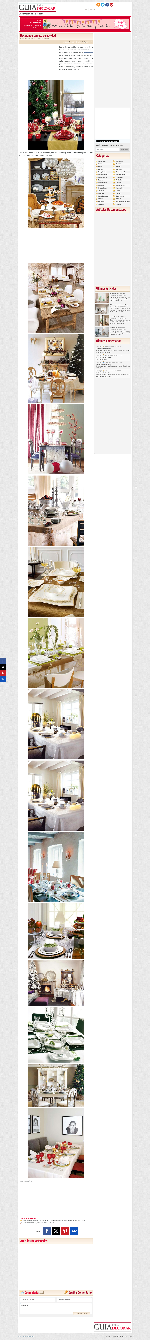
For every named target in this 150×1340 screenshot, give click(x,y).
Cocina (100, 169)
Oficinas (118, 193)
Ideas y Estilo (77, 1220)
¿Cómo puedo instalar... (118, 293)
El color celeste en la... (103, 364)
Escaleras (119, 177)
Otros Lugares (103, 196)
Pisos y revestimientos (121, 200)
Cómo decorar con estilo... (119, 305)
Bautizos (119, 164)
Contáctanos (37, 28)
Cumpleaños (102, 172)
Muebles (101, 193)
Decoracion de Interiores (30, 1220)
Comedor (119, 169)
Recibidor (101, 201)
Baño (100, 164)
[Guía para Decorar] (37, 7)
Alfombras (119, 161)
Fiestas (118, 183)
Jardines (101, 191)
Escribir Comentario (80, 1293)
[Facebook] (47, 1231)
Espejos (101, 180)
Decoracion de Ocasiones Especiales (51, 1220)
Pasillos (100, 199)
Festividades (68, 1220)
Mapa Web (123, 1336)
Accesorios (102, 161)
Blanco (100, 166)
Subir (130, 1336)
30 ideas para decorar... (103, 373)
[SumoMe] (74, 1231)
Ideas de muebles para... (104, 357)
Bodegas (119, 166)
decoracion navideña (29, 1223)
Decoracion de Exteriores (121, 173)
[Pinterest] (65, 1231)
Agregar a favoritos (35, 23)
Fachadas (119, 180)
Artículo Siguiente (84, 42)
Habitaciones (120, 185)
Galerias (101, 185)
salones (51, 1223)
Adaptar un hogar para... (118, 327)
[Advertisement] (38, 62)
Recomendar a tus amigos (32, 25)
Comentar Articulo (82, 1313)
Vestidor (118, 204)
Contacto (115, 1336)
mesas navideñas (42, 1223)
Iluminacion (119, 188)
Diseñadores (102, 177)
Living (84, 1220)
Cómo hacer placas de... (104, 348)
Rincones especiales (123, 201)
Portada (38, 20)
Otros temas (120, 196)
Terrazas (101, 204)
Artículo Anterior (69, 42)
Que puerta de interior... (118, 316)
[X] (56, 1231)
